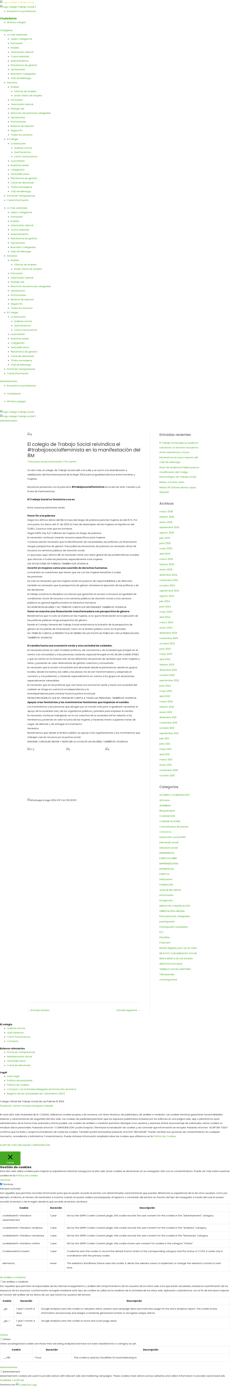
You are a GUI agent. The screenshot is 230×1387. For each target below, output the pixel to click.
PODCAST (165, 942)
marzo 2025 (166, 559)
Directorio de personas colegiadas (31, 113)
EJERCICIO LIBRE (168, 858)
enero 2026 (165, 522)
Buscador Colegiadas (23, 73)
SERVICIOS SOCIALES (170, 963)
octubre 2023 (167, 643)
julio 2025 (164, 538)
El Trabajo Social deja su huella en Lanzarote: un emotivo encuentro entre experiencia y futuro (178, 447)
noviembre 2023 (168, 638)
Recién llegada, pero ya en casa (178, 948)
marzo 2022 (166, 701)
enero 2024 (165, 627)
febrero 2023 (166, 664)
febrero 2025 (166, 564)
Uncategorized (168, 979)
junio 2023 (165, 648)
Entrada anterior (39, 1010)
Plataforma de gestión (24, 65)
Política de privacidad (19, 1080)
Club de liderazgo (21, 78)
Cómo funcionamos (25, 156)
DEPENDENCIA (166, 853)
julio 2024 (164, 601)
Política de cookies (18, 1084)
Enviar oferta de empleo (28, 95)
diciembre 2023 (168, 632)
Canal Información (17, 200)
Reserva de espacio (22, 126)
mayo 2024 (165, 611)
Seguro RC (17, 130)
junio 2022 (165, 685)
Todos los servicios (22, 134)
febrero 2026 (166, 516)
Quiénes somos (23, 148)
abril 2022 (164, 696)
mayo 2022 (165, 691)
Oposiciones (18, 69)
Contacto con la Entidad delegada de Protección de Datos (41, 1089)
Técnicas (8, 1184)
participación (167, 921)
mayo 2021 (165, 749)
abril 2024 (164, 617)
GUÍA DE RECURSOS (170, 890)
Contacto (13, 1041)
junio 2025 (165, 543)
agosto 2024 (166, 596)
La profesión (18, 160)
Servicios (12, 82)
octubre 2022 (167, 675)
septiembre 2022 (169, 680)
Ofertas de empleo (25, 91)
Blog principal (167, 810)
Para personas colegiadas (174, 916)
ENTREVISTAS (166, 868)
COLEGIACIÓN (167, 816)
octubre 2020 (167, 775)
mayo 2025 (165, 548)
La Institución (18, 143)
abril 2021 (164, 754)
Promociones (18, 121)
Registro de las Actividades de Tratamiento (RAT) (36, 1093)
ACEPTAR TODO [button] (9, 1145)
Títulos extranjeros (21, 187)
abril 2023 (164, 659)
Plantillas (164, 937)
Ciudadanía (8, 18)
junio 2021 (164, 743)
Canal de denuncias (22, 182)
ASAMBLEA (165, 805)
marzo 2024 (166, 622)
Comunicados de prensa (173, 826)
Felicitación (165, 879)
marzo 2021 (165, 759)
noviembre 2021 (168, 722)
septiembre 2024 (169, 590)
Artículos (164, 800)
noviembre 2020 (168, 770)
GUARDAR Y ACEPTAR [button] (12, 1380)
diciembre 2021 (167, 717)
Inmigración (166, 900)
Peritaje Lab (17, 108)
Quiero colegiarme (21, 39)
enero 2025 (165, 569)
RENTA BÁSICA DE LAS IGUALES (176, 958)
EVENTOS (164, 874)
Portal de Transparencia (21, 195)
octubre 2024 (167, 585)
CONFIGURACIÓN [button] (40, 1145)
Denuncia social (38, 461)
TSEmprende (166, 974)
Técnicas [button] (5, 1180)
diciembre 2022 (168, 670)
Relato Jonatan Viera (171, 482)
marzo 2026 (166, 511)
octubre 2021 (166, 728)
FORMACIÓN (166, 884)
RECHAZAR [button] (24, 1145)
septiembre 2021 (169, 733)
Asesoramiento (20, 60)
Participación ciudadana (173, 926)
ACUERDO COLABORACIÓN (174, 794)
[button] (115, 408)
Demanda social (168, 842)
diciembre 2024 (168, 574)
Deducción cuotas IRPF (172, 837)
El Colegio (12, 139)
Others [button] (4, 1334)
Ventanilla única (20, 174)
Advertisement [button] (9, 1367)
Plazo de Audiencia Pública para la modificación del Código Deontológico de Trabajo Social (179, 472)
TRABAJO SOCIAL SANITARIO (175, 969)
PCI (161, 932)
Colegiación (18, 169)
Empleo (15, 47)
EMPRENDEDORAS (168, 863)
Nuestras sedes (20, 165)
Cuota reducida (20, 56)
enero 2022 (165, 712)
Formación (17, 43)
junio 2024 (165, 606)
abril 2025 (164, 553)
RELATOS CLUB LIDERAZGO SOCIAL (178, 953)
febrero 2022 (166, 706)
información (55, 461)
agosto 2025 (166, 532)
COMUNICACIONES (169, 821)
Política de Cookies (164, 1136)
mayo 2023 (165, 654)
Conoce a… (165, 831)
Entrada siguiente (128, 1010)
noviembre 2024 (168, 580)
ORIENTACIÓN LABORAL (172, 911)
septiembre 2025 (169, 527)
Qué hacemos (22, 152)
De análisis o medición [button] (13, 1277)
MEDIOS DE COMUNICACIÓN (174, 905)
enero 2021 (165, 764)
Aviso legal (13, 1076)
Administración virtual (19, 1056)
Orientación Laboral (22, 52)
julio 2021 (164, 738)
